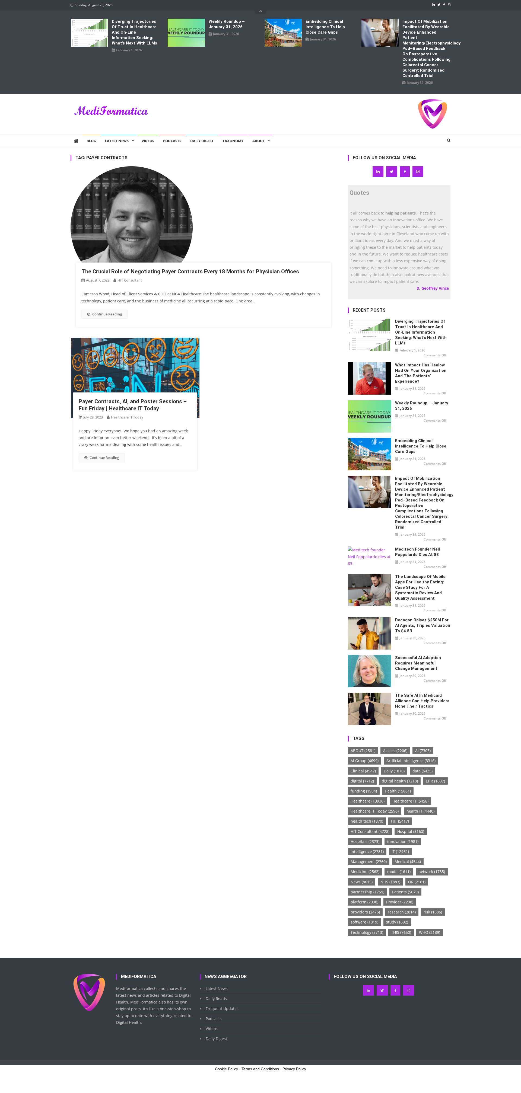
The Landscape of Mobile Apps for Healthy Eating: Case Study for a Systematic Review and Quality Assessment (420, 587)
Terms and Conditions (260, 1069)
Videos (148, 140)
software (364, 922)
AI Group (365, 760)
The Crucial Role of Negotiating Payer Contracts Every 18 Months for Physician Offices (190, 271)
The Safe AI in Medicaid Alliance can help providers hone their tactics (422, 701)
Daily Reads (216, 998)
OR (416, 881)
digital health (400, 781)
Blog (91, 140)
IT (400, 851)
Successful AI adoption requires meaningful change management (418, 663)
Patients (405, 891)
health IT (420, 811)
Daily (394, 771)
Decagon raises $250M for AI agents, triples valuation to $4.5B (422, 625)
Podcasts (172, 140)
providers (365, 912)
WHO (429, 932)
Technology (367, 932)
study (397, 922)
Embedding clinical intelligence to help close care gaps (325, 27)
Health (398, 791)
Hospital (410, 831)
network (431, 871)
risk (433, 912)
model (399, 871)
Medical (408, 861)
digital (362, 781)
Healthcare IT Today (127, 417)
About (258, 140)
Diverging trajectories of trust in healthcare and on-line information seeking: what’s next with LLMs (134, 32)
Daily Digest (202, 140)
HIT (400, 821)
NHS (390, 881)
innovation (402, 841)
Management (369, 861)
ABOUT (363, 750)
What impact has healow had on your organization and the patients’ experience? (420, 373)
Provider (399, 902)
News (362, 881)
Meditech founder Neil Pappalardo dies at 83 (417, 552)
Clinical (363, 771)
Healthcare (368, 801)
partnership (367, 891)
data (422, 771)
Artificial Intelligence (411, 760)
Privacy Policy (294, 1069)
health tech (367, 821)
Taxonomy (233, 140)
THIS (401, 932)
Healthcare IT (410, 801)
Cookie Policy (226, 1069)
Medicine (365, 871)
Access (395, 750)
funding (364, 791)
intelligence (367, 851)
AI (423, 750)
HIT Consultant (129, 280)
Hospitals (365, 841)
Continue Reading (107, 314)
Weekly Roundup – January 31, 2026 (227, 24)
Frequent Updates (222, 1008)
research (402, 912)
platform (364, 902)
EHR (435, 781)
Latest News (117, 140)
